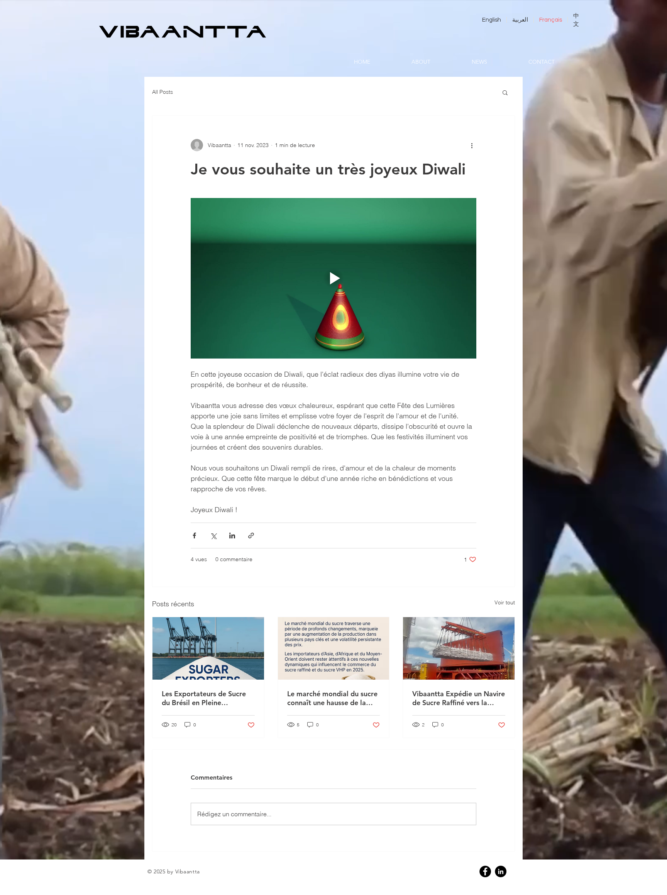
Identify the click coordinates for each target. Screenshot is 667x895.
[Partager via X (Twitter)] (213, 535)
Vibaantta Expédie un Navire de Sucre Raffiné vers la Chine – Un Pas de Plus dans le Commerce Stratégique (458, 698)
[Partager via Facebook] (194, 535)
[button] (505, 92)
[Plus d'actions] (471, 145)
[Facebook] (485, 871)
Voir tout (504, 602)
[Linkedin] (500, 871)
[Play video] (333, 278)
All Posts (162, 91)
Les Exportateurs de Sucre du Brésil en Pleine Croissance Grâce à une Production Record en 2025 (206, 698)
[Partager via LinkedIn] (232, 535)
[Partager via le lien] (251, 535)
